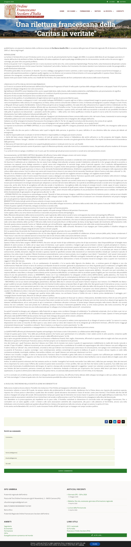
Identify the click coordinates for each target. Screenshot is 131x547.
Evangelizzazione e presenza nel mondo (18, 535)
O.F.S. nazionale (72, 526)
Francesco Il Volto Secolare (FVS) (78, 531)
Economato (8, 529)
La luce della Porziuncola (77, 508)
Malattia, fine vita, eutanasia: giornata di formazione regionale (90, 501)
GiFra (6, 533)
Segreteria (8, 526)
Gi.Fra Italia (71, 529)
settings (81, 545)
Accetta (95, 544)
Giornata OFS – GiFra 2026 (77, 494)
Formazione (8, 531)
